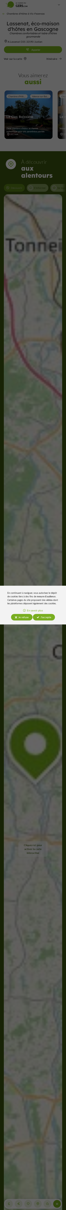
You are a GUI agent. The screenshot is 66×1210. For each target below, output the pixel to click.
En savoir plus (35, 610)
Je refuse (23, 617)
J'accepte (46, 617)
